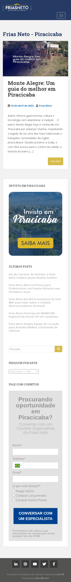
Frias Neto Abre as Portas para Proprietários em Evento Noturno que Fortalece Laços (34, 288)
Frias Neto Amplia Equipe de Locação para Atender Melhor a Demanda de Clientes (34, 327)
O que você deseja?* (26, 486)
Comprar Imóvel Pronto (31, 500)
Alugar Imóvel (24, 491)
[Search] (58, 349)
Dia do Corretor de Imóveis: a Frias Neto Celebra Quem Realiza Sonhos (33, 275)
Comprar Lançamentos (30, 495)
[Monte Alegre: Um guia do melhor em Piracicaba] (35, 58)
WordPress (42, 578)
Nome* (17, 445)
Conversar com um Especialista (35, 516)
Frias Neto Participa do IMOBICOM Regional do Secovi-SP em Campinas (33, 314)
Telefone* (18, 458)
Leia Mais (56, 161)
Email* (16, 472)
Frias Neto (45, 105)
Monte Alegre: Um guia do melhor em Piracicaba (32, 88)
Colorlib (59, 574)
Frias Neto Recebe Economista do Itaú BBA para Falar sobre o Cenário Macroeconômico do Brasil (35, 302)
